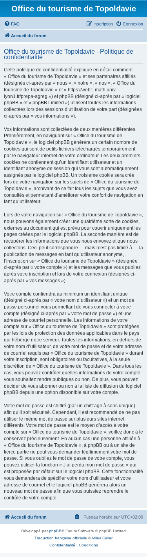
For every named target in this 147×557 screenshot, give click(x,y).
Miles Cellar (102, 538)
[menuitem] (12, 24)
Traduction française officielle (60, 538)
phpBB (55, 531)
